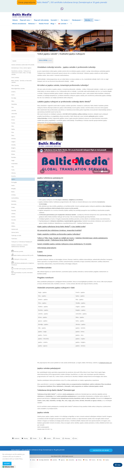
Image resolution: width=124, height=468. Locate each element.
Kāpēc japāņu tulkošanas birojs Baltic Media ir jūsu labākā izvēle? (61, 227)
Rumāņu (13, 157)
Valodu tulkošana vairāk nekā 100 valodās (22, 64)
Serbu (13, 185)
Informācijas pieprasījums (46, 248)
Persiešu (13, 210)
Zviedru (13, 91)
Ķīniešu (13, 151)
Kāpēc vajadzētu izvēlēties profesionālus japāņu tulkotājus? (58, 234)
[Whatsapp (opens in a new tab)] (62, 8)
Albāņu (13, 226)
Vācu (12, 126)
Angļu (13, 160)
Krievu (13, 120)
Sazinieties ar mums (101, 450)
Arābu (13, 223)
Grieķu (13, 207)
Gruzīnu (13, 176)
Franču (13, 123)
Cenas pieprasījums (26, 2)
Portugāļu (14, 182)
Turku (13, 170)
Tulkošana (14, 238)
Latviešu (13, 110)
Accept (7, 463)
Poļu (12, 132)
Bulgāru (13, 148)
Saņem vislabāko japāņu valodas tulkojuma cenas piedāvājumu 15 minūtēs (64, 244)
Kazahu (13, 216)
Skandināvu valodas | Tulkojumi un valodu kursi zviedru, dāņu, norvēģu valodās (21, 72)
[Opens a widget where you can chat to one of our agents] (117, 465)
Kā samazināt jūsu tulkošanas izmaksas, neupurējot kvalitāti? (59, 230)
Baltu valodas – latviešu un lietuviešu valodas (21, 81)
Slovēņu (13, 138)
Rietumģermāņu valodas (18, 88)
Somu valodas (15, 77)
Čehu (12, 135)
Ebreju (13, 154)
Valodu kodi (14, 229)
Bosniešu (13, 204)
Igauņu (13, 116)
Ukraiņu (13, 173)
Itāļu (12, 166)
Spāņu (13, 129)
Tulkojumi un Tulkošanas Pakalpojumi (21, 241)
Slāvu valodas (15, 85)
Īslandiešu (14, 104)
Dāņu (12, 101)
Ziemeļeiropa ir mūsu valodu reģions (21, 68)
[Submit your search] (27, 60)
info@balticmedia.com (105, 362)
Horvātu (13, 220)
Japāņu (13, 179)
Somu (13, 95)
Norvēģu (13, 98)
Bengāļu (13, 188)
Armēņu (13, 195)
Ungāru (13, 141)
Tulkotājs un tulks (16, 235)
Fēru (12, 107)
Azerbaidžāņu (15, 198)
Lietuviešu (14, 113)
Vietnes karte (15, 232)
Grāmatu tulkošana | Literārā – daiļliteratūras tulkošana (19, 245)
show (50, 60)
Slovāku (13, 145)
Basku (13, 191)
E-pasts (40, 252)
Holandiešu (14, 163)
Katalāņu (13, 201)
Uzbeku (13, 213)
